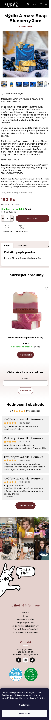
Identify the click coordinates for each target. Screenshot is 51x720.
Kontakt (26, 612)
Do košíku (34, 218)
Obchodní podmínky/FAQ (25, 629)
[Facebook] (18, 660)
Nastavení (24, 705)
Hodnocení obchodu (25, 404)
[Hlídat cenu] (22, 229)
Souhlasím (24, 713)
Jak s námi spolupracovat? (25, 626)
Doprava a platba (25, 619)
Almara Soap (25, 26)
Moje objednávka (25, 622)
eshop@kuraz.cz (25, 649)
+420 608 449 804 (25, 652)
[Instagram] (25, 660)
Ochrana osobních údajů (25, 632)
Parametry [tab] (22, 245)
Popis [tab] (7, 245)
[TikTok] (32, 660)
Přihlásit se (25, 390)
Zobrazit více (25, 505)
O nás (25, 616)
